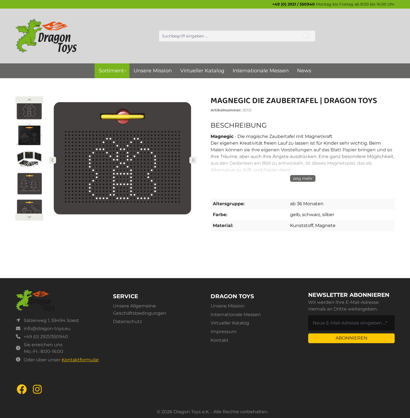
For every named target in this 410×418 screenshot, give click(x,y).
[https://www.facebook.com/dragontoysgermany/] (21, 389)
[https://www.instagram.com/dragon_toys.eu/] (37, 389)
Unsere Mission (228, 306)
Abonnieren (351, 338)
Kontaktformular (80, 359)
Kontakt (220, 340)
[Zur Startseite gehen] (46, 36)
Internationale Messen (236, 314)
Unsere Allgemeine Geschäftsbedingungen (139, 309)
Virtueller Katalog (230, 323)
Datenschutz (127, 321)
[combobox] (228, 36)
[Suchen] (306, 36)
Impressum (224, 331)
